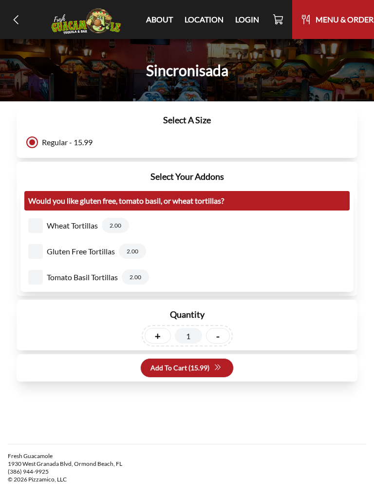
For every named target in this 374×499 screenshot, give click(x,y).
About (159, 19)
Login (247, 19)
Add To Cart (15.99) (179, 368)
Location (204, 19)
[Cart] (278, 19)
